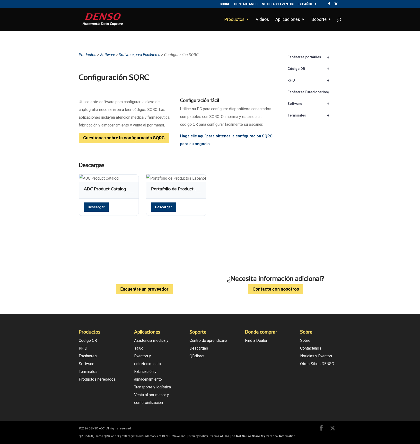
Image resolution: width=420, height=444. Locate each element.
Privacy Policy (198, 436)
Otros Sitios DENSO (317, 363)
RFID (308, 80)
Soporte (319, 20)
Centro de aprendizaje (208, 340)
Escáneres (88, 356)
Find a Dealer (256, 340)
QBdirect (197, 356)
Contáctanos (245, 4)
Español (305, 4)
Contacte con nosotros (276, 289)
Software (107, 54)
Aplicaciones (287, 20)
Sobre (225, 4)
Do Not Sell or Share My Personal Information (263, 436)
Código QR (308, 69)
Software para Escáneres (140, 54)
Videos (262, 20)
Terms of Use (219, 436)
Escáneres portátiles (308, 57)
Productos (234, 20)
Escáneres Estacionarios (308, 92)
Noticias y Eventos (278, 4)
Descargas (199, 348)
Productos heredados (97, 379)
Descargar (96, 207)
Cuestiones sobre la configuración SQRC (124, 137)
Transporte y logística (152, 387)
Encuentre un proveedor (144, 289)
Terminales (308, 115)
